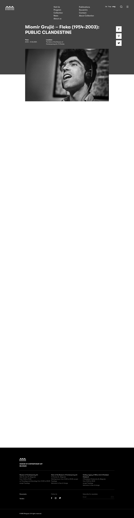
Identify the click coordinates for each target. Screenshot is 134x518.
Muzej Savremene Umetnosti (10, 8)
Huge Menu (127, 7)
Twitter (60, 498)
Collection (58, 13)
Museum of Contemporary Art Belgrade (31, 465)
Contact (82, 13)
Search (121, 7)
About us (57, 19)
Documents (23, 494)
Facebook (51, 498)
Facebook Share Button (119, 29)
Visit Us (57, 7)
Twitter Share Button (119, 43)
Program (57, 10)
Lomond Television (85, 306)
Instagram (55, 498)
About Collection (86, 16)
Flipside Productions (73, 306)
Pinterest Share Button (119, 36)
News (56, 16)
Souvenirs (83, 10)
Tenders (22, 498)
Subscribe (112, 497)
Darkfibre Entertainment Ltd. (57, 306)
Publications (84, 7)
